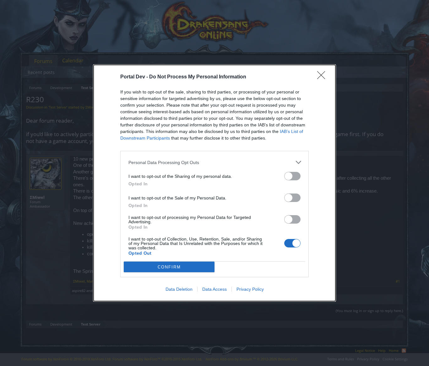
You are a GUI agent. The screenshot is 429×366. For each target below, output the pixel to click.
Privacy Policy (250, 289)
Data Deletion (179, 289)
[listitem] (214, 162)
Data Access (214, 289)
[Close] (323, 77)
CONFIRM (169, 267)
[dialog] (214, 183)
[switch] (292, 176)
